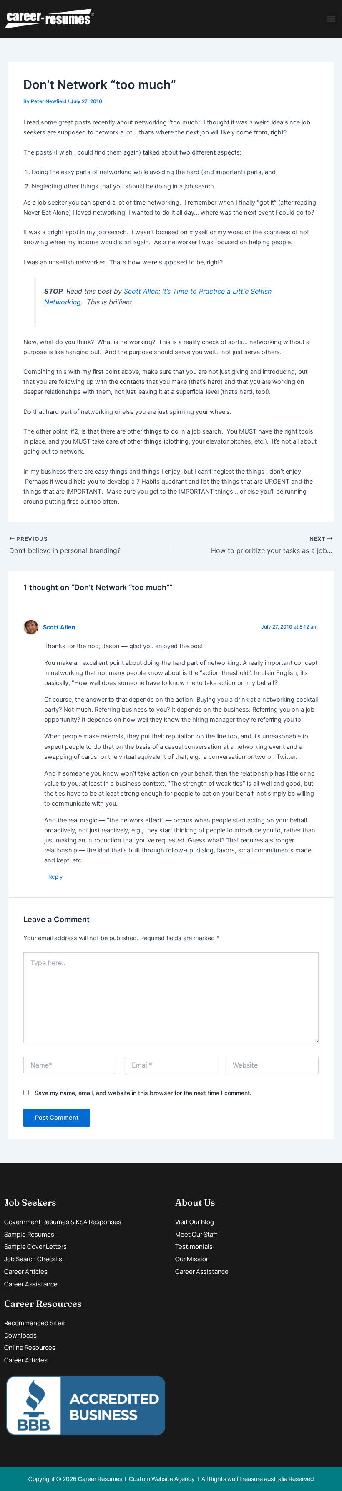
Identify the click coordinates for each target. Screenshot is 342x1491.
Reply (55, 876)
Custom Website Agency (162, 1479)
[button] (331, 19)
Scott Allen (140, 291)
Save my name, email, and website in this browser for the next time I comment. (143, 1092)
